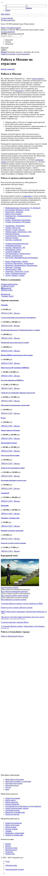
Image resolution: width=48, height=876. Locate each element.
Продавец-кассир (12, 785)
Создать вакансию (8, 32)
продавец (27, 52)
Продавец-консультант (14, 783)
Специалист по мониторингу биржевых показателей (18, 393)
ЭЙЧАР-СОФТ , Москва (10, 313)
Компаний (9, 44)
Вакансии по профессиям (15, 812)
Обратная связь (11, 865)
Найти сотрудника (12, 825)
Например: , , (23, 52)
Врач (7, 789)
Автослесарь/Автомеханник (10, 455)
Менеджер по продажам (14, 779)
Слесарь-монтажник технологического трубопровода (18, 317)
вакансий (19, 91)
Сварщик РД (5, 493)
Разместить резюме (8, 54)
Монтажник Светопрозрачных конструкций (15, 405)
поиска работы (37, 79)
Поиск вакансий (11, 802)
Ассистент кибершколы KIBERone (12, 380)
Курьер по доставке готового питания (13, 543)
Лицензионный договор (14, 869)
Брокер (8, 846)
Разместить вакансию (13, 823)
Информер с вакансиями (14, 833)
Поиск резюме (10, 827)
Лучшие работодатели (9, 284)
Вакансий (9, 40)
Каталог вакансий (8, 69)
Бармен (8, 844)
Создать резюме (7, 18)
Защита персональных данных (17, 808)
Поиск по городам (12, 814)
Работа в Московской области (12, 636)
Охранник (9, 852)
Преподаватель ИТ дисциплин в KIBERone (15, 367)
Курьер (3, 418)
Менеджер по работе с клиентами (18, 781)
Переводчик (10, 854)
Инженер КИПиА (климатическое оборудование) (17, 355)
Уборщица (4, 305)
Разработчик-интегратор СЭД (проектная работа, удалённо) (20, 330)
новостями (27, 196)
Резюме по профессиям (14, 835)
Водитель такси (11, 848)
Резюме (8, 42)
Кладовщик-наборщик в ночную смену (13, 480)
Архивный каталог (12, 810)
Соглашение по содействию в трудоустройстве (23, 806)
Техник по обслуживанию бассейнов (13, 468)
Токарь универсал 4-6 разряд (10, 430)
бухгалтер (35, 52)
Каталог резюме (11, 829)
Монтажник (5, 505)
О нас (7, 861)
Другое (8, 787)
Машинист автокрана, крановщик (12, 530)
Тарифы (8, 831)
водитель (19, 52)
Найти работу (10, 800)
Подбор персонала (8, 20)
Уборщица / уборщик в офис (10, 518)
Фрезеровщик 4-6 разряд (9, 443)
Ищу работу (5, 14)
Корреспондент (11, 850)
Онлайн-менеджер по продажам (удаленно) (15, 342)
